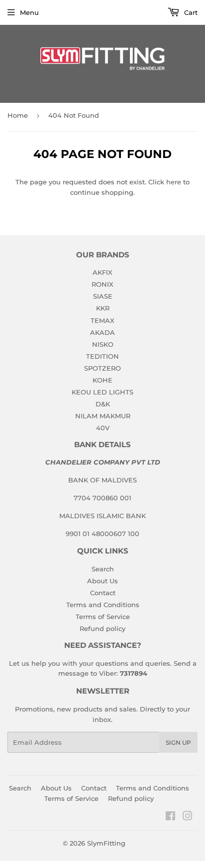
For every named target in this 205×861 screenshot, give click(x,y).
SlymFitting (106, 843)
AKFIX (102, 272)
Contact (102, 593)
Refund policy (102, 628)
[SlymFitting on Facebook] (170, 817)
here (173, 182)
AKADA (102, 332)
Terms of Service (103, 617)
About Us (102, 581)
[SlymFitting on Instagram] (188, 817)
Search (103, 569)
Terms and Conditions (102, 605)
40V (102, 428)
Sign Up (178, 742)
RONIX (102, 284)
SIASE (102, 296)
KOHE (102, 380)
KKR (102, 308)
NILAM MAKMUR (102, 416)
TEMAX (102, 320)
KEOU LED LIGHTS (102, 392)
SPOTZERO (102, 368)
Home (17, 115)
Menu (29, 12)
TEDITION (102, 356)
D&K (103, 404)
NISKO (102, 344)
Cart (190, 12)
